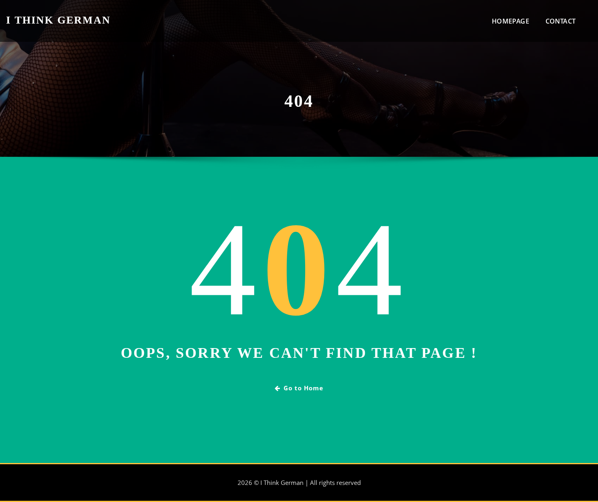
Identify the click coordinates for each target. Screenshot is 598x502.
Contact (561, 21)
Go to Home (303, 388)
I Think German (58, 20)
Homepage (510, 21)
